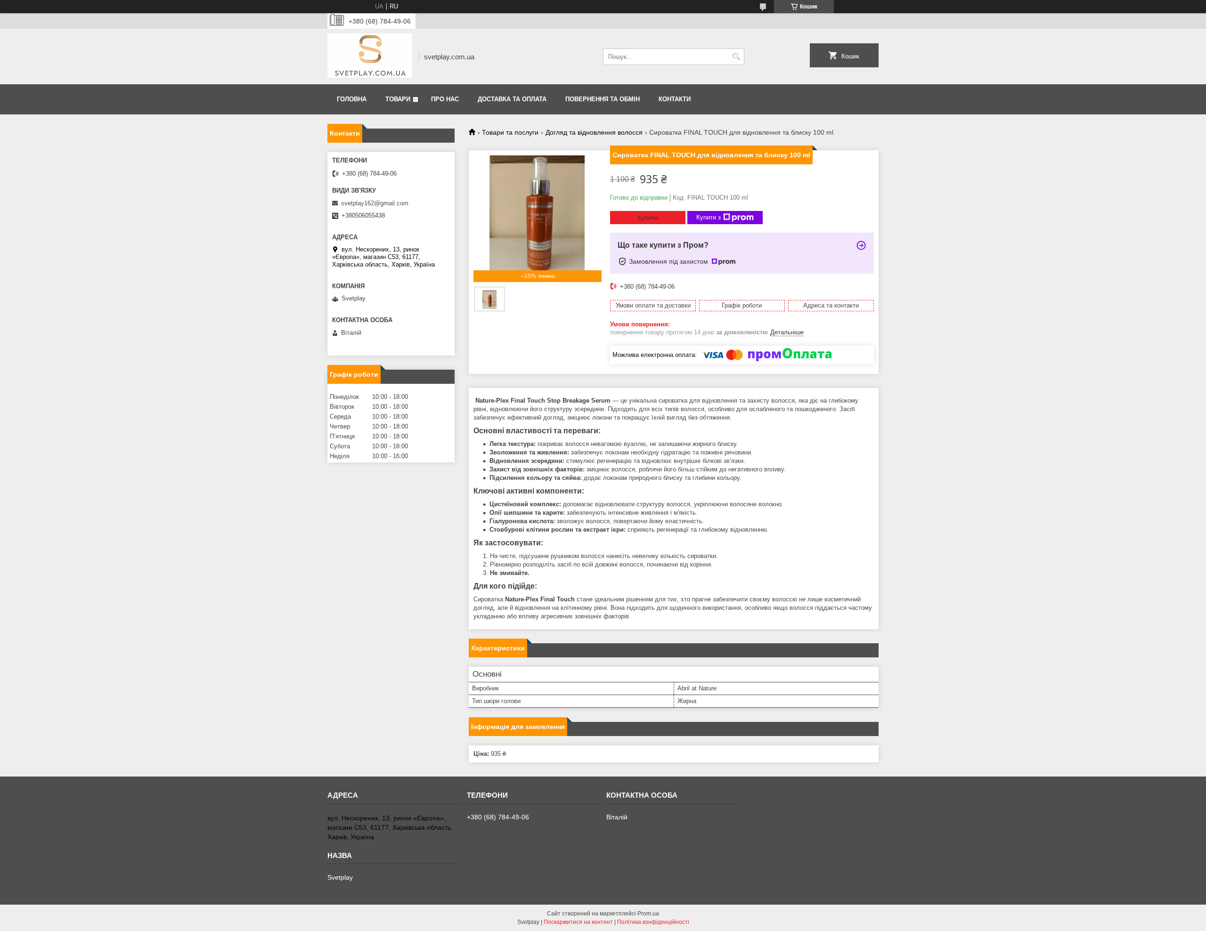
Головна (352, 99)
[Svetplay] (369, 56)
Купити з (708, 217)
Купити (648, 217)
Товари (397, 99)
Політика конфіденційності (653, 922)
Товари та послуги (510, 132)
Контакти (675, 99)
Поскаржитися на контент (578, 922)
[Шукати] (736, 57)
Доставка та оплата (512, 99)
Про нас (445, 99)
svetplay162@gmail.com (374, 203)
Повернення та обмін (602, 99)
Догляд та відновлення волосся (594, 132)
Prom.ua (648, 913)
